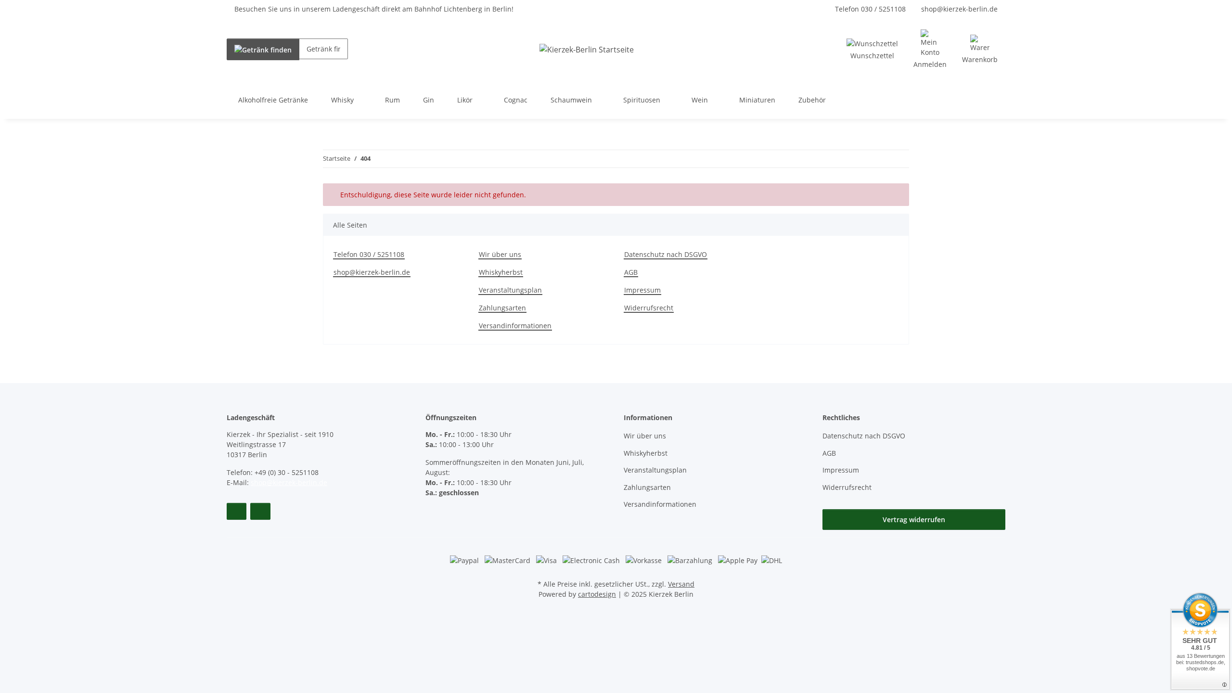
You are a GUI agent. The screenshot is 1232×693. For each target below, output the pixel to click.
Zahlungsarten (502, 307)
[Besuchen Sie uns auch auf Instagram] (260, 511)
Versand (681, 584)
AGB (631, 272)
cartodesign (597, 594)
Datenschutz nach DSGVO (665, 254)
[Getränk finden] (263, 49)
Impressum (642, 290)
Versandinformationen (515, 325)
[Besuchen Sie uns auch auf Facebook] (236, 511)
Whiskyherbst (501, 272)
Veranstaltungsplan (510, 290)
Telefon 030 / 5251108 (870, 8)
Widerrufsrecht (648, 307)
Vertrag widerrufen (914, 519)
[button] (930, 49)
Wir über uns (500, 254)
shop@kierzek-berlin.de (959, 8)
